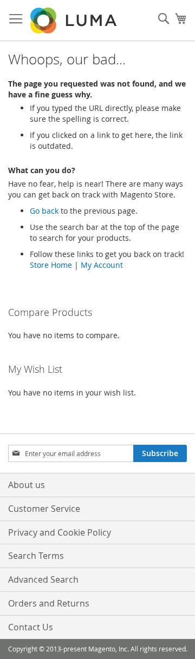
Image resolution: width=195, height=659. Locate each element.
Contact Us (30, 627)
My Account (102, 265)
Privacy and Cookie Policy (59, 532)
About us (26, 485)
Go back (44, 211)
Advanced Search (43, 579)
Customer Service (44, 509)
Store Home (51, 265)
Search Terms (36, 556)
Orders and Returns (48, 603)
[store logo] (74, 21)
